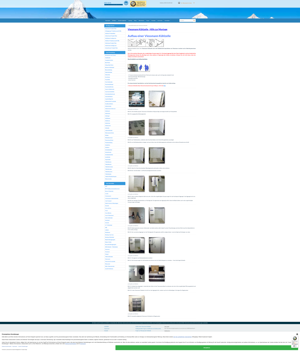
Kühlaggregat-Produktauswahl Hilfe (113, 31)
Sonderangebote (122, 20)
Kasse (147, 20)
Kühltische (107, 120)
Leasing (130, 20)
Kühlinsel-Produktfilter (110, 33)
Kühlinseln (107, 111)
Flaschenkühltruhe (109, 86)
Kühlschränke (108, 106)
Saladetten (107, 145)
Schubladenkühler (109, 154)
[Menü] (297, 336)
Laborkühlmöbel (108, 130)
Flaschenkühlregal (109, 84)
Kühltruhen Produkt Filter (111, 43)
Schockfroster (108, 152)
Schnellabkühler (108, 149)
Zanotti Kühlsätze (109, 268)
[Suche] (194, 20)
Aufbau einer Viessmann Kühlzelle (140, 25)
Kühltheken (107, 118)
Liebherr (107, 230)
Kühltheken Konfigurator (110, 38)
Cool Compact (108, 201)
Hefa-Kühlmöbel (108, 217)
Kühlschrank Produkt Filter (111, 36)
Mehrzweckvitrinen (109, 133)
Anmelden (167, 20)
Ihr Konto (160, 20)
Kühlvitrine (107, 123)
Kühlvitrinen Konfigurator (111, 45)
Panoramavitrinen (109, 140)
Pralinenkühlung (108, 142)
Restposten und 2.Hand (110, 55)
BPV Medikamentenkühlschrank (112, 188)
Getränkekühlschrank (110, 94)
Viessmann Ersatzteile (110, 261)
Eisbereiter (107, 74)
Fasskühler (107, 79)
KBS (106, 227)
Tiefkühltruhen (108, 169)
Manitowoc (107, 232)
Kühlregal (107, 116)
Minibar (107, 135)
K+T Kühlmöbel (108, 225)
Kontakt (153, 20)
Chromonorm (108, 196)
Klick (165, 85)
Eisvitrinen (107, 77)
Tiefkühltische (108, 164)
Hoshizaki (107, 220)
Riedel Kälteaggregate (110, 239)
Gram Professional (109, 215)
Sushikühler (107, 157)
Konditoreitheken (109, 103)
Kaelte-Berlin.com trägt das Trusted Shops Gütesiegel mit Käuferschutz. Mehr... (141, 4)
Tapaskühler (108, 159)
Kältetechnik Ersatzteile (110, 101)
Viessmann (107, 259)
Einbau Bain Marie (109, 65)
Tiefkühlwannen (108, 171)
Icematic (107, 222)
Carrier (106, 193)
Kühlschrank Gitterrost (110, 108)
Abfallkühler (108, 57)
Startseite (107, 20)
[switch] (294, 346)
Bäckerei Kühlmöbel (109, 67)
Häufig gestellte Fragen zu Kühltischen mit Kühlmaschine (148, 328)
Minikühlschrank (108, 137)
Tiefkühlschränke (109, 166)
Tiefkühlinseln (108, 162)
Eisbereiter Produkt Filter (110, 28)
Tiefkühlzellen (108, 174)
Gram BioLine (108, 213)
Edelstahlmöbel (108, 72)
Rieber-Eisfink (108, 242)
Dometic (107, 205)
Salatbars (107, 147)
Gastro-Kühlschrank (109, 89)
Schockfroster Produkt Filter (111, 48)
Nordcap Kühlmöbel (109, 237)
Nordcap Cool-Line (109, 234)
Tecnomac (107, 251)
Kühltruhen (107, 113)
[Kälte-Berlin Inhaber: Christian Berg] (116, 3)
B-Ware (114, 20)
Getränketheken (109, 96)
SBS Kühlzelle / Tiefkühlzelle (111, 247)
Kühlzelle (107, 128)
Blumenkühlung (108, 70)
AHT (106, 186)
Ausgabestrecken (109, 60)
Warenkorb (141, 20)
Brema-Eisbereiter (109, 191)
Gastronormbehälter (109, 91)
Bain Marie (107, 62)
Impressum (106, 328)
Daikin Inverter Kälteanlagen (111, 203)
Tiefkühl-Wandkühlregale (110, 176)
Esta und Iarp (108, 208)
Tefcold (106, 254)
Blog (135, 20)
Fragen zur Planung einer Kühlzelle (143, 330)
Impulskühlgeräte (109, 99)
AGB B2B (106, 326)
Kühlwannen (108, 125)
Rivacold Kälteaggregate (110, 244)
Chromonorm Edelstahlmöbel (111, 198)
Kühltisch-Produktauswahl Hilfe (112, 40)
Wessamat (107, 264)
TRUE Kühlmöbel (109, 256)
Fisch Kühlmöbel (108, 82)
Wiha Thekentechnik (109, 266)
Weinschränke (108, 179)
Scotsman (107, 249)
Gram (106, 210)
